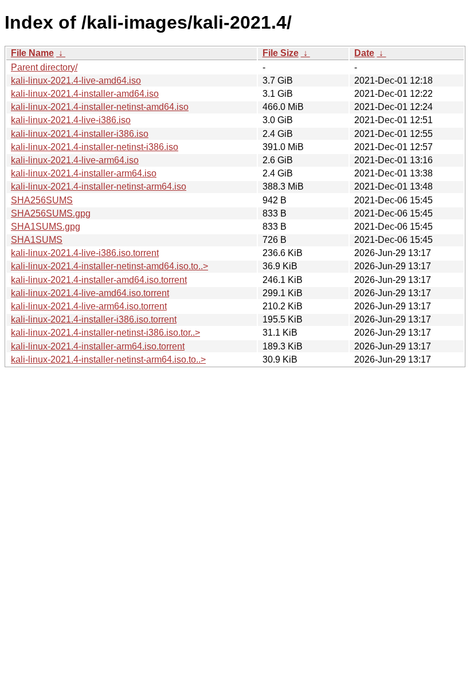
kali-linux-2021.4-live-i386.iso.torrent (85, 253)
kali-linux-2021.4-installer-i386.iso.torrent (94, 319)
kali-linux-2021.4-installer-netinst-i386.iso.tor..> (105, 332)
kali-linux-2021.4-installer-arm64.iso (83, 173)
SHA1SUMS (36, 240)
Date (364, 53)
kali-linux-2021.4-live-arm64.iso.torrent (89, 306)
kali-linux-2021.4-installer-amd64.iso (85, 94)
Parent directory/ (44, 67)
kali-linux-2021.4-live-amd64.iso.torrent (90, 293)
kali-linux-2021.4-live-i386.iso (71, 120)
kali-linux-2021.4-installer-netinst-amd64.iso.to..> (109, 266)
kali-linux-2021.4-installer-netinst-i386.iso (94, 147)
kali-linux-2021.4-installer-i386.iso (79, 134)
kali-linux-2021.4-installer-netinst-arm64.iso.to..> (108, 359)
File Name (32, 53)
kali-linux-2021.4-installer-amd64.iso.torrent (99, 280)
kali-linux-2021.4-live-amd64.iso (76, 80)
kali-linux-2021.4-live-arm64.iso (75, 160)
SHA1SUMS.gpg (45, 226)
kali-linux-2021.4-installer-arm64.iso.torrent (98, 346)
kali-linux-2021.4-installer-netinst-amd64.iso (100, 107)
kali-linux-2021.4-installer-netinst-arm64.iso (98, 186)
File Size (281, 53)
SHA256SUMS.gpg (51, 213)
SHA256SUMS (42, 200)
